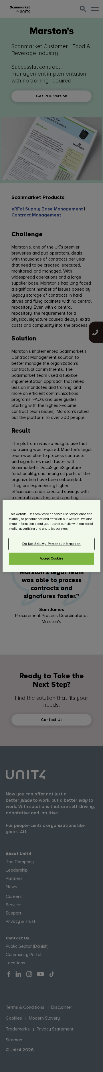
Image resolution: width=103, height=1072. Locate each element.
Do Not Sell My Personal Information (51, 544)
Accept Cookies (52, 558)
